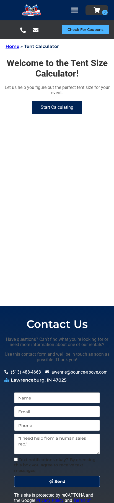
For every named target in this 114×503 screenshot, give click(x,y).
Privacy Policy (50, 500)
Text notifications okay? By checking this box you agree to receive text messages (54, 465)
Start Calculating (57, 107)
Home (12, 46)
